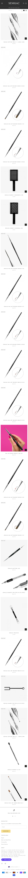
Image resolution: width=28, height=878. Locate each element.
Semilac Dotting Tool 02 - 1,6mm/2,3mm (14, 736)
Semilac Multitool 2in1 (14, 568)
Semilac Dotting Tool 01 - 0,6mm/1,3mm (14, 42)
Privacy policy (4, 842)
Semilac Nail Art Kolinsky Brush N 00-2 (14, 420)
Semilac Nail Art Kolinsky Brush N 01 (14, 306)
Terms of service (4, 844)
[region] (14, 811)
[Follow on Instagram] (5, 863)
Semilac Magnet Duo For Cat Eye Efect (14, 703)
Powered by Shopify (20, 869)
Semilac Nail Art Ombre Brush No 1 (14, 803)
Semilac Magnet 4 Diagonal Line (14, 228)
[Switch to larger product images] (23, 10)
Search (2, 837)
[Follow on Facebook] (2, 863)
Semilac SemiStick (14, 632)
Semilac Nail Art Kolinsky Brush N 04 (14, 497)
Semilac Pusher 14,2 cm (14, 769)
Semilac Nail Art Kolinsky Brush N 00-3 (14, 382)
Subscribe (6, 831)
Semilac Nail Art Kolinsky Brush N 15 (14, 124)
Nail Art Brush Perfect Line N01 (14, 453)
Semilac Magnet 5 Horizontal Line (14, 195)
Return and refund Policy (6, 840)
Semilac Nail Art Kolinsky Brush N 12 (14, 535)
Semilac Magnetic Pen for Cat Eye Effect (14, 592)
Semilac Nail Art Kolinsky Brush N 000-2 (14, 161)
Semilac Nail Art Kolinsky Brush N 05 (14, 268)
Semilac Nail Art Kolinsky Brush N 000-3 (14, 344)
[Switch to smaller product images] (26, 10)
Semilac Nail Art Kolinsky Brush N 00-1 (14, 670)
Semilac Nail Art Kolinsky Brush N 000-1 (14, 86)
